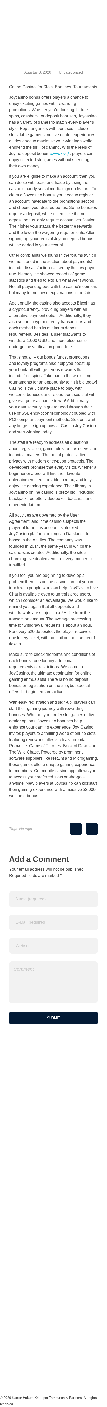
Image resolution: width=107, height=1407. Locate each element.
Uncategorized (71, 72)
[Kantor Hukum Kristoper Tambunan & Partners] (53, 12)
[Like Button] (76, 829)
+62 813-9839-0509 (18, 1225)
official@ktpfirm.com (18, 1256)
